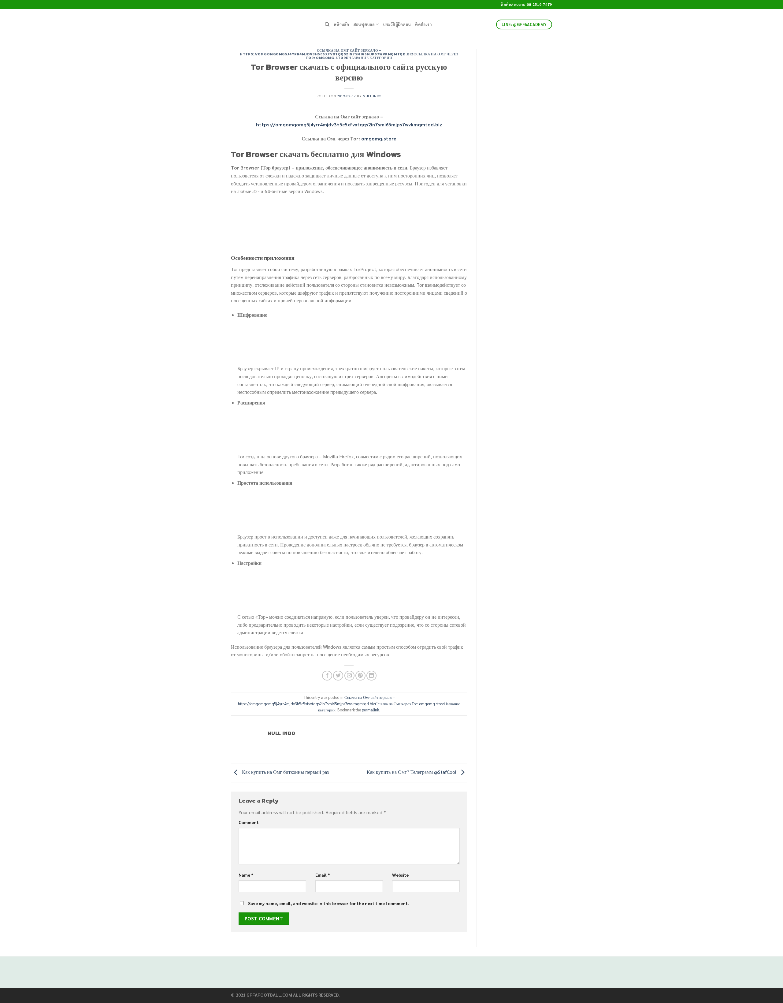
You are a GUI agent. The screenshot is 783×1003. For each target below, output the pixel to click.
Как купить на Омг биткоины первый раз (285, 772)
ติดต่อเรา (423, 24)
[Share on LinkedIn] (371, 676)
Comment (249, 822)
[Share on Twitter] (338, 676)
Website (400, 875)
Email (322, 875)
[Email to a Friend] (349, 676)
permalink (370, 709)
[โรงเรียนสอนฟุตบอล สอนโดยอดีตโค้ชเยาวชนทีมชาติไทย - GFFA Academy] (273, 24)
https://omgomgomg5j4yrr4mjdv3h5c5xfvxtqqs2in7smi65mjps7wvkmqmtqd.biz (349, 124)
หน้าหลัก (341, 24)
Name (246, 875)
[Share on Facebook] (327, 676)
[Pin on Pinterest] (360, 676)
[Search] (327, 24)
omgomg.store (378, 138)
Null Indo (372, 96)
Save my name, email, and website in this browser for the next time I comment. (328, 903)
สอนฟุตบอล (364, 24)
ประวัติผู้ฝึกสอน (397, 24)
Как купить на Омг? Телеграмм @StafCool (412, 772)
